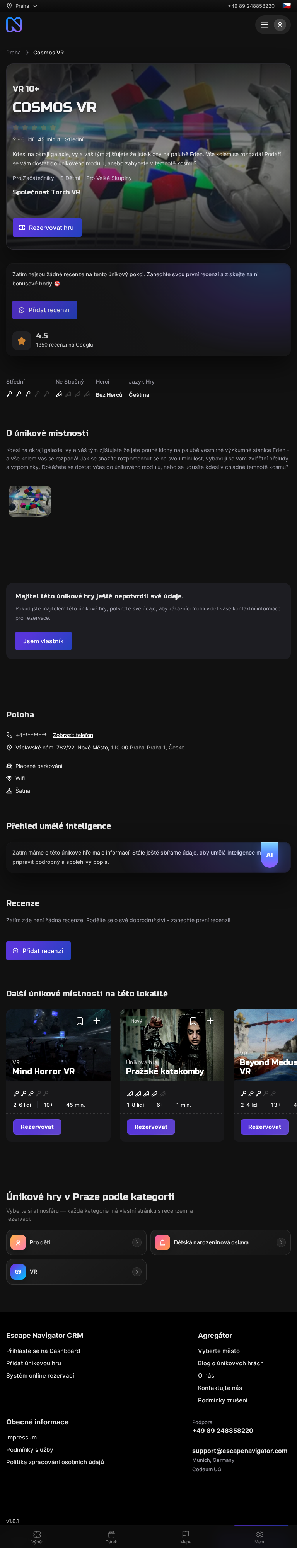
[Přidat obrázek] (29, 501)
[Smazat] (79, 1021)
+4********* (31, 735)
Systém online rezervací (40, 1375)
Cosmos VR (48, 52)
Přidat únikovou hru (33, 1363)
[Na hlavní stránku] (14, 24)
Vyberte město (219, 1350)
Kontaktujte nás (220, 1388)
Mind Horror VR (43, 1071)
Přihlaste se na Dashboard (43, 1350)
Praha (13, 52)
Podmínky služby (29, 1449)
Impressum (21, 1437)
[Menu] (273, 24)
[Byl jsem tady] (96, 1021)
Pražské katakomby (165, 1071)
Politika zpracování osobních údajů (55, 1462)
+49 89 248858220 (251, 6)
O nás (206, 1375)
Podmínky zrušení (223, 1400)
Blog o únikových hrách (231, 1363)
